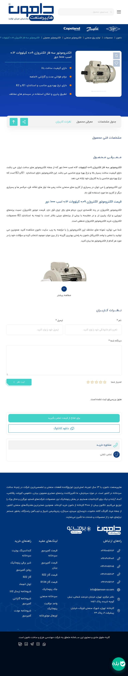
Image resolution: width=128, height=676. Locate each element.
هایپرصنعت (116, 487)
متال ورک (13, 499)
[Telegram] (32, 644)
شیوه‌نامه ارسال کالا (20, 591)
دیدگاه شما (115, 340)
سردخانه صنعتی (48, 596)
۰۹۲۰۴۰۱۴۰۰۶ (107, 558)
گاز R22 (27, 577)
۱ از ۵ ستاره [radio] (105, 382)
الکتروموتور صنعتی (72, 37)
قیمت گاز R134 (49, 582)
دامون (119, 37)
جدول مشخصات (107, 122)
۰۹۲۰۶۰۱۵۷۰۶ (107, 582)
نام (119, 320)
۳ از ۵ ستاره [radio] (96, 382)
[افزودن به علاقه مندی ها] (116, 63)
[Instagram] (38, 644)
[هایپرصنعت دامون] (31, 12)
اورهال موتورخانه (48, 616)
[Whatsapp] (44, 644)
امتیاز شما (116, 382)
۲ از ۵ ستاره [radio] (100, 382)
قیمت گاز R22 (49, 575)
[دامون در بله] (20, 644)
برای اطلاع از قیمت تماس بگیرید (64, 418)
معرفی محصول (84, 122)
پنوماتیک (65, 499)
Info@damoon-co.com (102, 589)
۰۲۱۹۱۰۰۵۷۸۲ (107, 550)
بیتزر (35, 493)
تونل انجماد (25, 584)
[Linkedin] (26, 644)
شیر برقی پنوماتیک (20, 563)
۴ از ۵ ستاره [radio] (92, 382)
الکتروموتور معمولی (52, 37)
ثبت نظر (20, 382)
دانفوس (28, 493)
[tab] (107, 122)
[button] (118, 664)
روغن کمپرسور (23, 570)
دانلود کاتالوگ (61, 428)
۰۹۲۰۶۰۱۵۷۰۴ (107, 574)
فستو (31, 499)
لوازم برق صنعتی (92, 37)
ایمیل (59, 320)
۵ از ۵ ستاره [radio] (88, 382)
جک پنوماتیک (49, 589)
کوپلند (19, 493)
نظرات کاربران (63, 122)
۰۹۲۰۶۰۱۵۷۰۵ (107, 566)
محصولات (108, 37)
